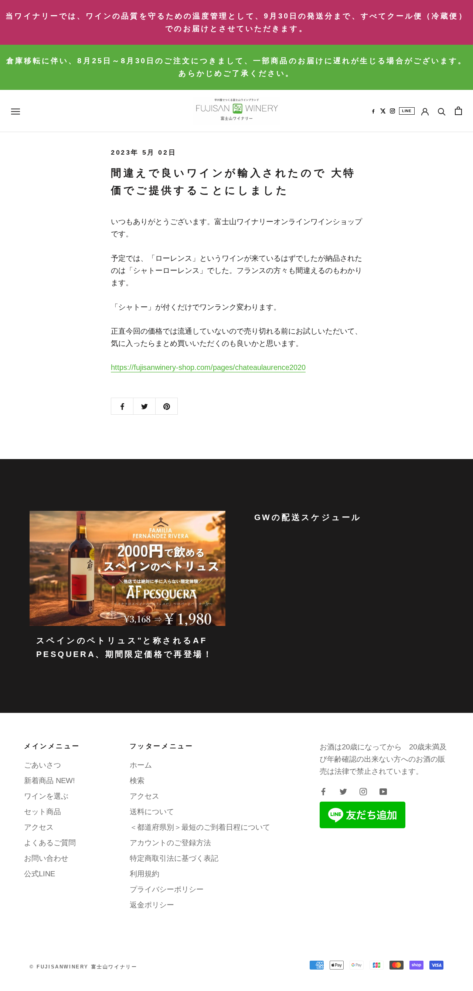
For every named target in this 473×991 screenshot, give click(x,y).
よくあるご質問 (50, 843)
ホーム (141, 765)
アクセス (39, 827)
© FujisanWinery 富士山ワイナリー (83, 967)
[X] (383, 111)
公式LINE (39, 874)
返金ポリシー (152, 905)
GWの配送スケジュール (307, 517)
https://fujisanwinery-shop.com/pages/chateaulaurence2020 (208, 367)
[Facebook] (373, 111)
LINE (407, 111)
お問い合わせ (46, 858)
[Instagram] (392, 111)
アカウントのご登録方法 (170, 843)
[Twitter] (343, 791)
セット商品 (42, 812)
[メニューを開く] (15, 111)
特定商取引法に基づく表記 (174, 858)
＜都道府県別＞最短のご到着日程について (200, 827)
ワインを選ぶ (46, 796)
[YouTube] (383, 791)
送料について (152, 812)
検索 (137, 780)
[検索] (442, 111)
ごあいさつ (42, 765)
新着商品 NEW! (49, 780)
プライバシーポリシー (167, 889)
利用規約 (144, 874)
